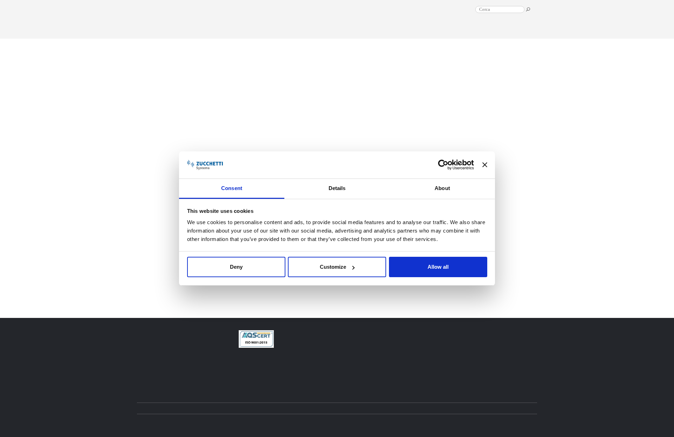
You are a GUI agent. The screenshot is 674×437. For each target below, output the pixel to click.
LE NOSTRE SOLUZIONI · (455, 36)
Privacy (349, 422)
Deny (236, 267)
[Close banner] (484, 165)
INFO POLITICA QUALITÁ (302, 376)
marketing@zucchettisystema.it (311, 364)
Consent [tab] (231, 188)
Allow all (438, 267)
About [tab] (442, 188)
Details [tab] (337, 188)
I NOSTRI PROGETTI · (395, 36)
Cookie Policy (372, 422)
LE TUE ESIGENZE (509, 36)
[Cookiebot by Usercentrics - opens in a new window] (443, 165)
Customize (333, 267)
